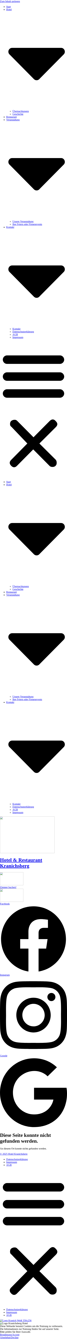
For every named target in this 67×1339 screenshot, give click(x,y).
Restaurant (11, 117)
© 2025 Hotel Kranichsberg (13, 1154)
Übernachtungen (20, 111)
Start (8, 6)
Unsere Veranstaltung (23, 221)
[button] (33, 409)
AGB (15, 334)
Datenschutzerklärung (23, 331)
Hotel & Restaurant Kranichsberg (21, 863)
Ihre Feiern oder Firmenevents (27, 224)
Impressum (17, 337)
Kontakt (16, 328)
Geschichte (17, 114)
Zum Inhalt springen (10, 1)
